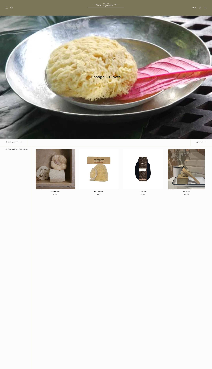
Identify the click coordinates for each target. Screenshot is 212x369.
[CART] (205, 8)
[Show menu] (6, 8)
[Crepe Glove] (143, 169)
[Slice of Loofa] (55, 169)
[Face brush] (186, 169)
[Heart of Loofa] (99, 169)
